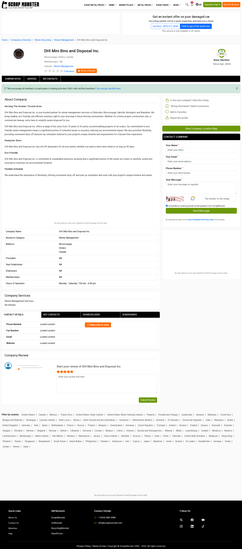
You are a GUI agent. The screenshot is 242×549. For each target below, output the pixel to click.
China (165, 436)
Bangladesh (44, 441)
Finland (193, 425)
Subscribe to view (99, 324)
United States (28, 414)
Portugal (161, 425)
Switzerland (116, 425)
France (70, 425)
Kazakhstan (204, 441)
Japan (146, 441)
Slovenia (87, 430)
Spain (44, 425)
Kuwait (178, 441)
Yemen (16, 446)
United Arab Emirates (194, 436)
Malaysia (213, 436)
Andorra (228, 430)
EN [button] (199, 5)
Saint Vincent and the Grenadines (99, 420)
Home (5, 40)
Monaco (71, 436)
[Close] (236, 88)
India (156, 436)
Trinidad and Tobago (168, 414)
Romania (130, 425)
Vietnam (104, 441)
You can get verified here (108, 88)
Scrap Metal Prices (94, 5)
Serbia (63, 430)
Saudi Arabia (75, 441)
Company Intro (13, 79)
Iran (127, 441)
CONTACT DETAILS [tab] (13, 314)
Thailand (6, 441)
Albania (168, 430)
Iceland (204, 430)
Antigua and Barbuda (12, 420)
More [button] (176, 5)
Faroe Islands (110, 436)
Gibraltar (125, 436)
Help (10, 533)
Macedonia (84, 436)
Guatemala (187, 414)
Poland (91, 425)
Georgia (217, 441)
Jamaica (200, 414)
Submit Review (148, 400)
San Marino (57, 436)
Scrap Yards (162, 5)
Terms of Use (99, 546)
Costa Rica (225, 414)
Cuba (208, 420)
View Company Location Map (201, 128)
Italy (36, 425)
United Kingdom (10, 425)
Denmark (216, 425)
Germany (26, 425)
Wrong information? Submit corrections (190, 106)
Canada (42, 414)
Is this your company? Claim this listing (189, 100)
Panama (150, 414)
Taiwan (17, 441)
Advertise (12, 528)
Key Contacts (50, 79)
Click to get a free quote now (196, 26)
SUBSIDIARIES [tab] (129, 314)
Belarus (109, 430)
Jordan (5, 446)
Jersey (96, 436)
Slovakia (18, 430)
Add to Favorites (178, 112)
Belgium (102, 425)
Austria (182, 425)
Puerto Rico (66, 414)
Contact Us (13, 523)
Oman (228, 441)
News (112, 5)
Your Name (172, 145)
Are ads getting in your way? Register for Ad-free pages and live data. (80, 223)
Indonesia (117, 441)
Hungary (6, 430)
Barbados (219, 420)
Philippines (90, 441)
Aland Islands (41, 436)
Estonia (130, 430)
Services (31, 79)
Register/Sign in (212, 4)
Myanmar (157, 441)
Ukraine (29, 430)
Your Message (174, 179)
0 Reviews (69, 71)
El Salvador (173, 420)
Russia (80, 425)
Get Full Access (231, 4)
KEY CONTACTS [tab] (51, 314)
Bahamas (212, 414)
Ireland (172, 425)
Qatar (25, 446)
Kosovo (136, 436)
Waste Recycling (43, 40)
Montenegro (25, 436)
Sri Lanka (190, 441)
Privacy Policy (84, 546)
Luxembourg (191, 430)
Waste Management (64, 40)
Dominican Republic (192, 420)
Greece (204, 425)
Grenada (160, 420)
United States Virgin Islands (89, 414)
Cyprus (136, 441)
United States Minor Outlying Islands (125, 414)
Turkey (147, 436)
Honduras (124, 420)
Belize (76, 420)
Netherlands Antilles (142, 420)
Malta (178, 430)
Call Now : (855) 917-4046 (165, 26)
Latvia (120, 430)
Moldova (216, 430)
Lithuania (74, 430)
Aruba (230, 420)
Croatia (98, 430)
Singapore (30, 441)
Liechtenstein (9, 436)
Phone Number (174, 168)
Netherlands (57, 425)
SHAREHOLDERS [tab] (91, 314)
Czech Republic (145, 425)
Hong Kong (226, 436)
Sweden (228, 425)
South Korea (60, 441)
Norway (52, 430)
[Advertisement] (61, 22)
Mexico (53, 414)
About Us (12, 517)
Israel (169, 441)
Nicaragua (31, 420)
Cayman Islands (47, 420)
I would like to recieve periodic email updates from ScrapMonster (196, 206)
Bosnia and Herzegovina (149, 430)
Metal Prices (145, 5)
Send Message (201, 210)
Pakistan (176, 436)
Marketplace (126, 5)
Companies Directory (21, 40)
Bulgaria (41, 430)
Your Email (172, 156)
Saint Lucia (64, 420)
